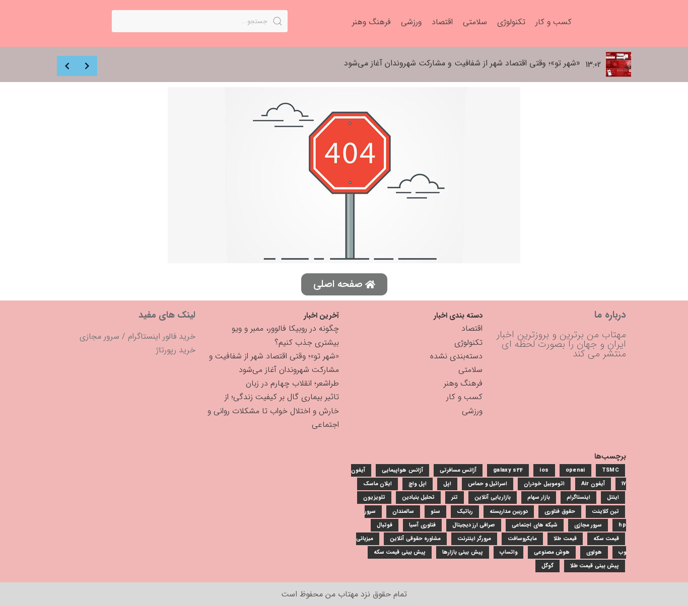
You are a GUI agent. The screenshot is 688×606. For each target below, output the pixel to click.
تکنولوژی (468, 342)
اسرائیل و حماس (488, 484)
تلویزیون (374, 497)
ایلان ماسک (377, 484)
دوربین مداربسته (509, 511)
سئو (435, 511)
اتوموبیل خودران (544, 484)
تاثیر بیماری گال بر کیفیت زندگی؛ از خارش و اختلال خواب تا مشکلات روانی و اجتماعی (273, 410)
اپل (447, 484)
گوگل (547, 566)
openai (575, 470)
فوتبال (384, 525)
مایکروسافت (522, 539)
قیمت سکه (606, 539)
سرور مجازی (99, 336)
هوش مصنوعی (552, 552)
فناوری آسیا (422, 525)
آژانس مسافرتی (458, 470)
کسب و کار (464, 397)
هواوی (594, 552)
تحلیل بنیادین (418, 497)
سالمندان (403, 511)
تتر (454, 497)
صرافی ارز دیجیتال (474, 525)
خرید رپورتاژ (175, 350)
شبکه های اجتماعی (535, 525)
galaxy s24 (508, 470)
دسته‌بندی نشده (456, 356)
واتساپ (508, 552)
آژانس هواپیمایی (402, 470)
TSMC (610, 470)
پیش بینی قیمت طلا (594, 566)
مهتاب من (341, 594)
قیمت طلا (565, 539)
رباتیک (465, 511)
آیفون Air (593, 484)
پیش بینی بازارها (462, 552)
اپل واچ (417, 484)
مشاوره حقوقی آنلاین (415, 539)
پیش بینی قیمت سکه (400, 552)
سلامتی (470, 369)
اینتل (613, 497)
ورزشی (472, 411)
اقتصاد (472, 328)
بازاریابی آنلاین (492, 497)
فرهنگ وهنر (463, 383)
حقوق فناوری (559, 511)
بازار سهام (538, 497)
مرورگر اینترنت (474, 539)
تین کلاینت (605, 511)
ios (543, 470)
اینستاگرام (578, 497)
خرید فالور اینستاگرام (161, 336)
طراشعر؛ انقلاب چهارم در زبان (292, 383)
